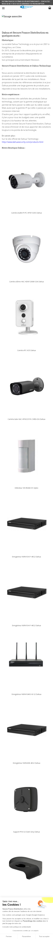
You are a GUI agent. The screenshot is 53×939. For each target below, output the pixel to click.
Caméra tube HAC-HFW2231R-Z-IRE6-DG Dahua (26, 419)
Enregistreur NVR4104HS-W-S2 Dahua (26, 694)
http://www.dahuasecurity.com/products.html (22, 142)
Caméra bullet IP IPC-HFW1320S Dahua (26, 213)
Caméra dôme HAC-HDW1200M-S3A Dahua (26, 282)
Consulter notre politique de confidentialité (16, 927)
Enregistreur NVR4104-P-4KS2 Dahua (26, 557)
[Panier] (49, 8)
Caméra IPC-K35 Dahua (26, 350)
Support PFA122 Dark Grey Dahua (26, 832)
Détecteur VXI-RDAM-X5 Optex (26, 488)
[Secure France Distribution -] (26, 7)
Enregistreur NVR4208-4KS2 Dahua (26, 763)
